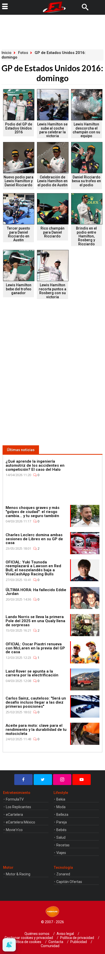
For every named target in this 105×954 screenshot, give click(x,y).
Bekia (60, 799)
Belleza (62, 815)
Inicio (6, 52)
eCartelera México (20, 822)
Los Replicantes (18, 807)
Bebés (61, 830)
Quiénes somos (36, 934)
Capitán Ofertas (69, 882)
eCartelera (14, 815)
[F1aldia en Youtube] (81, 779)
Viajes (61, 853)
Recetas (63, 845)
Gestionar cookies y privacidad (29, 938)
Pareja (61, 822)
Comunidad (50, 946)
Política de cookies (26, 942)
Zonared (63, 874)
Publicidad (78, 942)
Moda (60, 807)
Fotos (23, 52)
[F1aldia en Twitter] (43, 779)
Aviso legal (65, 934)
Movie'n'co (14, 830)
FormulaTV (15, 799)
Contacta (55, 942)
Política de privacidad (77, 938)
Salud (60, 837)
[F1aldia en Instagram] (62, 779)
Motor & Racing (18, 874)
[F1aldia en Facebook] (23, 779)
